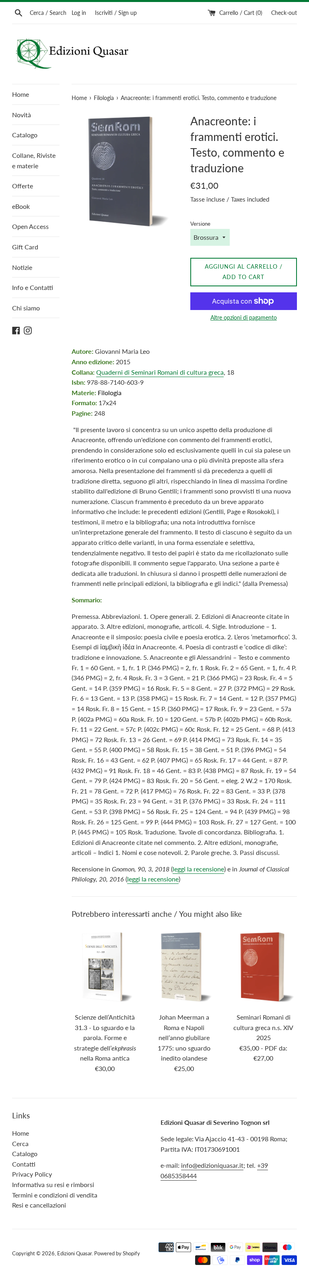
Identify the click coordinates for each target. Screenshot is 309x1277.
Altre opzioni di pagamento (243, 317)
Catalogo (24, 135)
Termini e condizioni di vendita (54, 1195)
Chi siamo (26, 308)
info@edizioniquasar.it (212, 1165)
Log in (79, 12)
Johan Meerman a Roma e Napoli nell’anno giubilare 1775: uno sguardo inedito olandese (184, 1037)
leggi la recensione (198, 869)
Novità (21, 114)
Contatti (23, 1164)
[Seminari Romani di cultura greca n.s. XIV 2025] (263, 967)
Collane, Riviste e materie (34, 160)
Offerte (22, 186)
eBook (21, 206)
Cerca (20, 1143)
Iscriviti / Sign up (116, 12)
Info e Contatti (32, 287)
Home (20, 94)
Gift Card (25, 247)
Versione (200, 223)
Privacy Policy (32, 1174)
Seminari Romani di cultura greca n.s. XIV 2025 (263, 1027)
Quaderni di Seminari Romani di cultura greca (160, 372)
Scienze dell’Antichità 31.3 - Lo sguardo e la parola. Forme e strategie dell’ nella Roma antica (105, 1037)
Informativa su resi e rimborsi (53, 1184)
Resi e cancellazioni (39, 1205)
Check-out (284, 12)
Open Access (30, 226)
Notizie (22, 267)
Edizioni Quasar (74, 1253)
